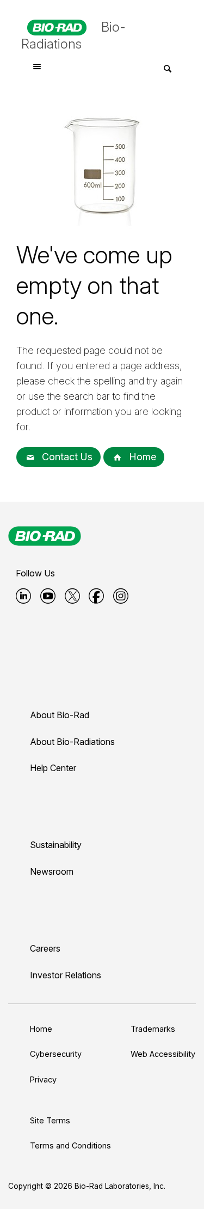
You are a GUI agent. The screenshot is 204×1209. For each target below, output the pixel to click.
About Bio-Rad (59, 714)
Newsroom (51, 871)
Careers (45, 948)
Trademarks (153, 1028)
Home (141, 456)
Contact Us (65, 456)
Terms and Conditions (70, 1145)
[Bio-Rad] (44, 536)
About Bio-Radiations (72, 741)
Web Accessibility (163, 1053)
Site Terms (50, 1120)
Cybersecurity (56, 1053)
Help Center (53, 767)
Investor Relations (65, 975)
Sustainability (56, 844)
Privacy (43, 1079)
